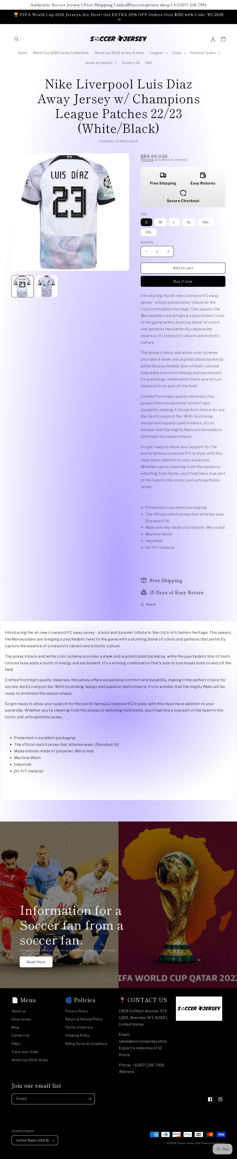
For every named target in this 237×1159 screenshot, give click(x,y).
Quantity (147, 242)
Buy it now (183, 281)
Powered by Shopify (213, 1143)
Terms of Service (79, 1027)
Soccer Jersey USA (189, 1143)
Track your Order (25, 1052)
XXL (206, 222)
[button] (17, 39)
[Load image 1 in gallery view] (22, 286)
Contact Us (21, 1035)
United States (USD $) (32, 1140)
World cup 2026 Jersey (30, 1060)
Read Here (36, 962)
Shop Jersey (21, 1019)
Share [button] (151, 604)
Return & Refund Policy (83, 1019)
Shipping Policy (77, 1035)
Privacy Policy (76, 1011)
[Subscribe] (89, 1098)
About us (19, 1011)
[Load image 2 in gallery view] (46, 286)
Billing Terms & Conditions (86, 1044)
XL (189, 222)
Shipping (147, 159)
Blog (15, 1027)
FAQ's (16, 1044)
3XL (148, 232)
